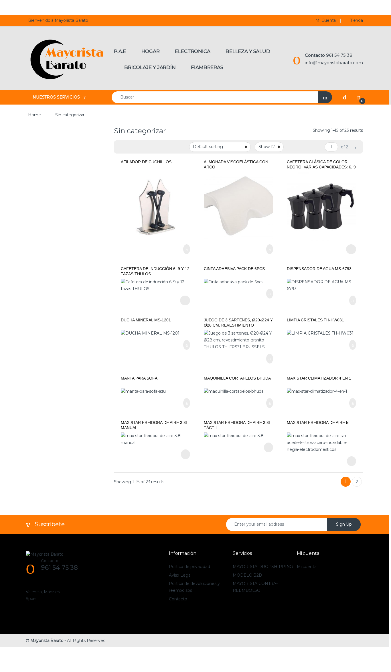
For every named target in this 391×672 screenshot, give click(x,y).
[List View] (138, 147)
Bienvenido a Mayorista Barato (58, 20)
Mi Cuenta (325, 20)
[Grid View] (122, 147)
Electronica (192, 51)
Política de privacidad (189, 566)
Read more (184, 454)
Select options (348, 249)
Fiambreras (207, 67)
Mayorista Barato (47, 640)
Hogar (150, 51)
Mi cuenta (307, 566)
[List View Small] (147, 147)
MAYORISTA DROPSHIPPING (263, 566)
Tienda (356, 20)
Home (34, 114)
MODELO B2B (247, 575)
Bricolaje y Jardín (149, 67)
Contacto (178, 599)
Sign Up (344, 524)
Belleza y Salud (248, 51)
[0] (359, 97)
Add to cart (186, 249)
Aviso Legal (180, 575)
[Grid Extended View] (130, 147)
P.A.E (120, 51)
